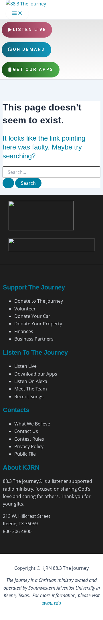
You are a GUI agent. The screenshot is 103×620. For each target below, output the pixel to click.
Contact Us (26, 431)
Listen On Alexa (30, 381)
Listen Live (29, 29)
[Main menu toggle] (17, 13)
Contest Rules (29, 439)
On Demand (29, 49)
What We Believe (32, 424)
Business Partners (34, 339)
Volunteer (25, 309)
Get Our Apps (33, 69)
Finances (23, 331)
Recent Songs (28, 396)
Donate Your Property (38, 323)
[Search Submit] (8, 183)
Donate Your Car (32, 316)
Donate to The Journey (38, 301)
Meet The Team (30, 389)
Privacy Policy (28, 446)
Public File (25, 454)
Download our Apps (35, 374)
